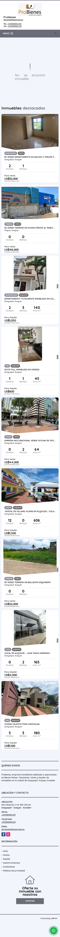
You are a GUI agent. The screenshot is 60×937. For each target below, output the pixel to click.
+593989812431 (14, 24)
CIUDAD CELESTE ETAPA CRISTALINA (22, 724)
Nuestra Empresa (11, 863)
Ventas (6, 855)
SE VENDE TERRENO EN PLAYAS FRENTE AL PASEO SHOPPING (30, 228)
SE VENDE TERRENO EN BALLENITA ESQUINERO (27, 582)
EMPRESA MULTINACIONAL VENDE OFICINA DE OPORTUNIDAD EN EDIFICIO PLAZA (30, 440)
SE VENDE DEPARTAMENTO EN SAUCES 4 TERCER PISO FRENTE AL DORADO (30, 157)
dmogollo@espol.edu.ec (13, 20)
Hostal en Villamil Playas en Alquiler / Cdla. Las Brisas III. (30, 511)
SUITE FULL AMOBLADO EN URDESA (21, 369)
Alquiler (6, 859)
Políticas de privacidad (14, 870)
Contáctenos (9, 866)
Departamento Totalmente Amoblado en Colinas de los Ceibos (30, 299)
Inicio (5, 851)
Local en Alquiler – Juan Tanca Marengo (27, 653)
